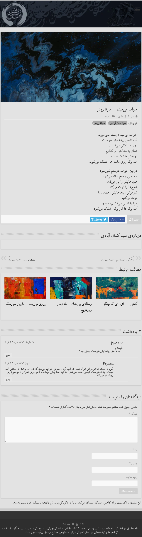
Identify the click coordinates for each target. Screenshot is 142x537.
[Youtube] (76, 524)
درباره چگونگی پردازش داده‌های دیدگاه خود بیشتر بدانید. (45, 502)
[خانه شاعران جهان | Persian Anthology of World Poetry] (71, 14)
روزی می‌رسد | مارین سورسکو (21, 258)
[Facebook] (80, 524)
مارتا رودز (100, 123)
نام (135, 449)
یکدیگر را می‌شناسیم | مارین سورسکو (117, 258)
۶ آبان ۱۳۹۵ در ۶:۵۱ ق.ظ (17, 363)
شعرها (108, 116)
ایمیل (133, 463)
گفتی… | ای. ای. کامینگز (121, 304)
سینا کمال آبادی (126, 116)
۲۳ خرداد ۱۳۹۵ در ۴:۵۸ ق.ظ (19, 342)
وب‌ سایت (132, 477)
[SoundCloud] (69, 524)
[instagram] (64, 524)
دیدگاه (133, 413)
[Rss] (83, 524)
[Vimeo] (73, 524)
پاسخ (8, 355)
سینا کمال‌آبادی (118, 123)
